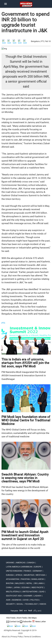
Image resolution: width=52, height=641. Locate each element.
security (10, 604)
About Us (6, 636)
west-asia (40, 575)
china (9, 587)
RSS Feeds (10, 618)
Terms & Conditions (32, 636)
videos (42, 604)
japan (17, 587)
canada (31, 562)
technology (31, 604)
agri (8, 600)
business (16, 600)
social (20, 604)
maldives (20, 583)
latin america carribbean (19, 567)
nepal (29, 583)
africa (19, 575)
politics (34, 600)
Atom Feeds (22, 618)
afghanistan (12, 579)
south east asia (14, 596)
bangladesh (37, 579)
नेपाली (30, 611)
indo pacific (37, 587)
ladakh (37, 596)
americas (20, 562)
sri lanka (39, 583)
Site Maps (32, 618)
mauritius (29, 575)
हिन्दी (21, 611)
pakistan (25, 579)
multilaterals (13, 591)
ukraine (10, 562)
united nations (29, 591)
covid (26, 600)
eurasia (10, 575)
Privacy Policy (17, 636)
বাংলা (25, 611)
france (27, 571)
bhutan (9, 583)
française (14, 611)
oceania (25, 587)
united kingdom (14, 571)
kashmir (28, 596)
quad (41, 591)
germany (37, 571)
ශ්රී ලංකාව (37, 611)
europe (37, 567)
